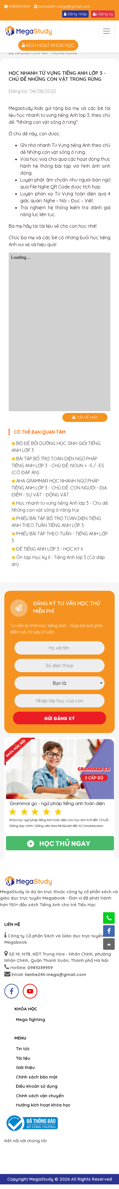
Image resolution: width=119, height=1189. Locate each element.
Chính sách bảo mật (36, 1077)
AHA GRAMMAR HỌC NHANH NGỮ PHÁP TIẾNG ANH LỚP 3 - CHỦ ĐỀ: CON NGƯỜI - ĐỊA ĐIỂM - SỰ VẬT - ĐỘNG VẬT (59, 488)
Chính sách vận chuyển (40, 1095)
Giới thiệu (25, 1067)
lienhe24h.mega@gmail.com (63, 6)
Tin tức (23, 1048)
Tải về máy (87, 417)
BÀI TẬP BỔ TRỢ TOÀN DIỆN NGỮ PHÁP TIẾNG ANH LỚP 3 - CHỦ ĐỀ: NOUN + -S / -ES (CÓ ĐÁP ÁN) (58, 465)
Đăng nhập (76, 14)
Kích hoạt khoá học (50, 45)
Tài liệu (23, 1058)
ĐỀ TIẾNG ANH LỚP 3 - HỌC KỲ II (49, 549)
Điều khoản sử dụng (36, 1086)
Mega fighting (30, 1019)
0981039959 (19, 6)
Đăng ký (105, 14)
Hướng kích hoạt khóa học (43, 1105)
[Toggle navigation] (106, 31)
